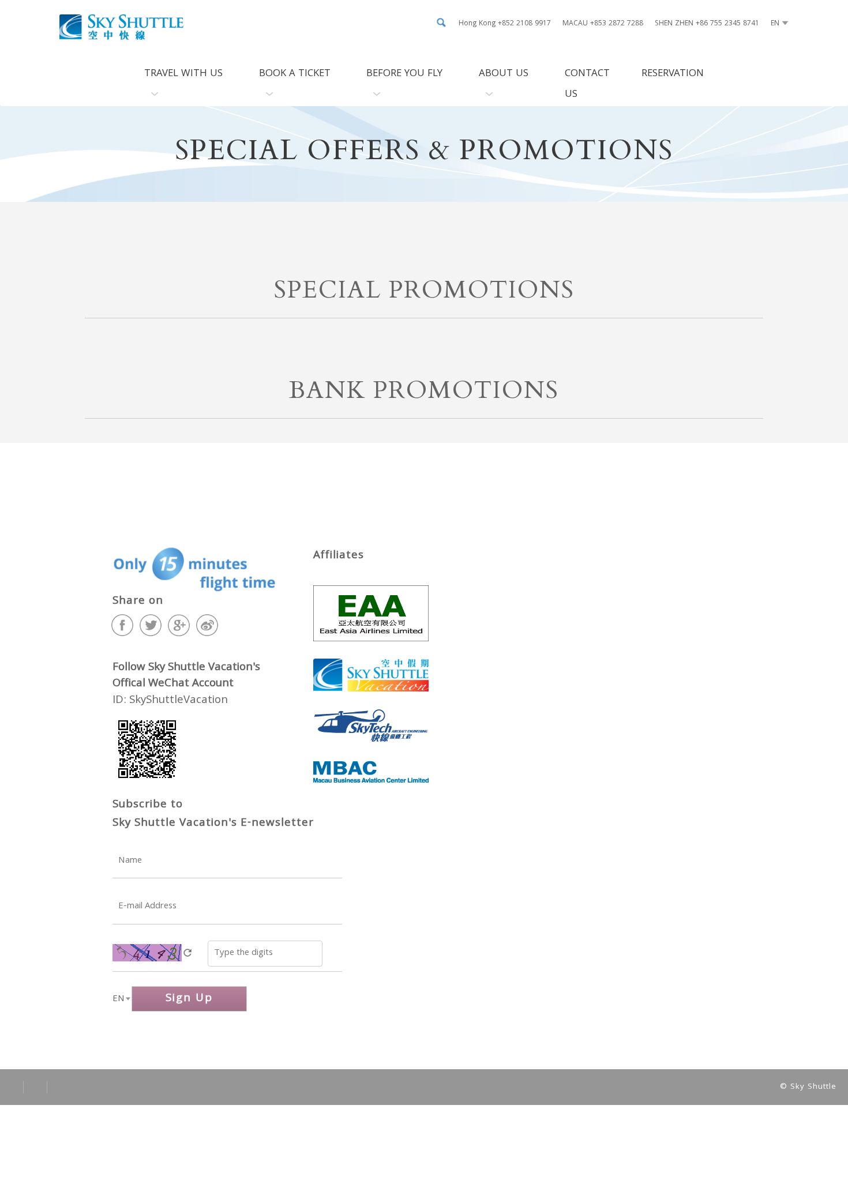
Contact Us (587, 84)
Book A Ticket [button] (295, 74)
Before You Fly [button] (404, 74)
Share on (137, 601)
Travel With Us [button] (183, 74)
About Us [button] (503, 74)
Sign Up (189, 999)
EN (118, 999)
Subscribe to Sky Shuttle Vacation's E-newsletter (213, 814)
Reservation (672, 74)
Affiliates (338, 556)
